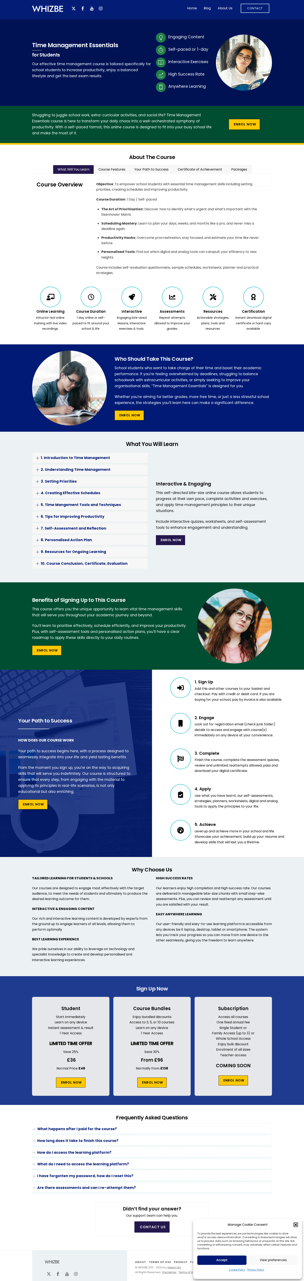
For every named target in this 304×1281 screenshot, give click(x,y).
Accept (221, 1260)
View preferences (273, 1260)
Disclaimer (169, 1272)
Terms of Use (160, 1262)
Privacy (180, 1262)
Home (192, 8)
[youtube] (92, 8)
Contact (255, 8)
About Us (225, 8)
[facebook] (83, 8)
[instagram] (101, 8)
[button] (296, 1225)
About (140, 1262)
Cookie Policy (237, 1269)
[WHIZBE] (47, 11)
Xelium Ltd (174, 1267)
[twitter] (73, 8)
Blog (207, 8)
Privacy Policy (255, 1269)
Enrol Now (245, 124)
